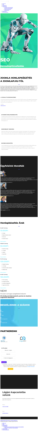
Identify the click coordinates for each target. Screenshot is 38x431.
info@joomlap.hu (5, 413)
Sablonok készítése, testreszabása (7, 10)
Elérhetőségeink (5, 12)
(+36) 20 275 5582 (5, 406)
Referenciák (4, 11)
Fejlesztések (4, 6)
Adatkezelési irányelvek (5, 420)
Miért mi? (4, 3)
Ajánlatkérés (4, 5)
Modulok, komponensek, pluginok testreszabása (8, 8)
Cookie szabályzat (13, 420)
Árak (3, 4)
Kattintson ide (3, 105)
